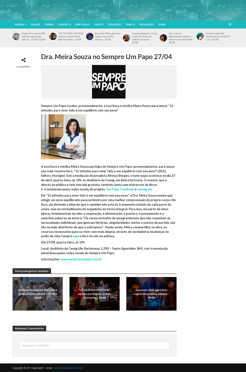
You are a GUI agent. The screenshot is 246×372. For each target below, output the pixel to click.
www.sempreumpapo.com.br (81, 259)
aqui (76, 236)
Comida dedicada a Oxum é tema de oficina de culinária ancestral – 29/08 (144, 38)
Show (162, 24)
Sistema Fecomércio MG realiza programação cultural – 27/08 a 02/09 (33, 36)
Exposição (114, 24)
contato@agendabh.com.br (68, 367)
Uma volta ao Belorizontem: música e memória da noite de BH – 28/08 (181, 38)
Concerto (64, 24)
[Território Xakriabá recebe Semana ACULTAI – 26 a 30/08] (200, 36)
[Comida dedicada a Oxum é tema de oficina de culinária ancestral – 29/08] (126, 37)
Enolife (35, 24)
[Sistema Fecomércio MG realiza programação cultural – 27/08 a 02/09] (16, 36)
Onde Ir (130, 24)
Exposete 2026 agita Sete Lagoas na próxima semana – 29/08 (107, 36)
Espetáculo (82, 24)
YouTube (112, 189)
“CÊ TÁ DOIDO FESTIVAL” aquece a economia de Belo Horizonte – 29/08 (71, 36)
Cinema (49, 24)
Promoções (146, 24)
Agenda (19, 24)
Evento (99, 24)
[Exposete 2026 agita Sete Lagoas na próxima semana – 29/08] (89, 36)
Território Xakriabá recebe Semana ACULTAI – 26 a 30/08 (218, 36)
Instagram (144, 189)
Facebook (127, 189)
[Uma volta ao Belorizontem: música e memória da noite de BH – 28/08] (163, 37)
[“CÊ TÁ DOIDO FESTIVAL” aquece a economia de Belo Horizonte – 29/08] (53, 36)
